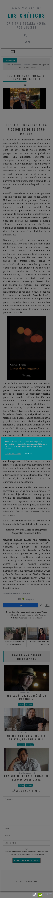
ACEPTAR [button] (28, 453)
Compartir (47, 893)
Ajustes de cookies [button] (13, 453)
